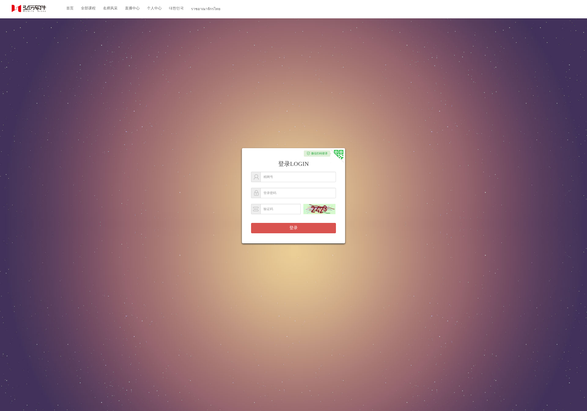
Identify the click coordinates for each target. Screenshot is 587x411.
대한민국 (176, 8)
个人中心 (154, 8)
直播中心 (132, 8)
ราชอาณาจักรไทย (205, 9)
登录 (293, 227)
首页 (70, 8)
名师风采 (110, 8)
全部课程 (88, 8)
